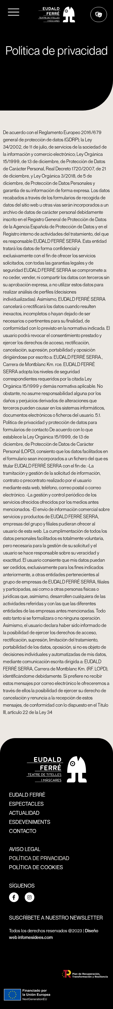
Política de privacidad (39, 858)
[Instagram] (29, 897)
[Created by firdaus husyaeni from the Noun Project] (13, 13)
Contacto (22, 831)
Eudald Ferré (27, 795)
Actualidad (24, 813)
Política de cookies (36, 867)
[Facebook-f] (14, 897)
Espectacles (26, 804)
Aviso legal (24, 849)
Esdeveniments (29, 822)
